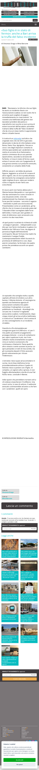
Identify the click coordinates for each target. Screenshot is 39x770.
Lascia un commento (19, 506)
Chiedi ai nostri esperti (8, 741)
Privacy (23, 736)
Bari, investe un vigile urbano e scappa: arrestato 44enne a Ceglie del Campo (27, 618)
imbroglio (17, 138)
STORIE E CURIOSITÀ (7, 730)
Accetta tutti (19, 760)
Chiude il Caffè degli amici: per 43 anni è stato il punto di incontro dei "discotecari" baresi (10, 575)
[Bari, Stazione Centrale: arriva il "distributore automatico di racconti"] (10, 609)
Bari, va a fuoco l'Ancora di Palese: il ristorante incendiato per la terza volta (28, 639)
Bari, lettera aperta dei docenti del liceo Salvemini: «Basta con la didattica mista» (9, 639)
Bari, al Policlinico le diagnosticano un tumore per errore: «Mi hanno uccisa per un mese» (29, 597)
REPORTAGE (6, 735)
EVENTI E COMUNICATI (8, 732)
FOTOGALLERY (25, 732)
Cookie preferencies (27, 737)
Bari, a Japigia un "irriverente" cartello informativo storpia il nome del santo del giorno (27, 576)
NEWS (4, 736)
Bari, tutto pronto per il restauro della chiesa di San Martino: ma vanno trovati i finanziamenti (9, 554)
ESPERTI (24, 730)
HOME (4, 727)
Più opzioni (20, 764)
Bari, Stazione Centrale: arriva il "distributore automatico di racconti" (9, 617)
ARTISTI (4, 733)
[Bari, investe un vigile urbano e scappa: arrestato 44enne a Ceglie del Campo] (29, 609)
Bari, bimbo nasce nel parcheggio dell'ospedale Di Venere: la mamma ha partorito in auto (29, 554)
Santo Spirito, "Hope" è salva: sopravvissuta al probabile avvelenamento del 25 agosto (9, 661)
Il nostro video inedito (19, 679)
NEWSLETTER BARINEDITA (13, 525)
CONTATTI (24, 735)
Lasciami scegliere (9, 755)
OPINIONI (24, 727)
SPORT (23, 729)
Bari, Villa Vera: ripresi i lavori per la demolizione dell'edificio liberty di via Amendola (9, 597)
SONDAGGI (24, 733)
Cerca (35, 20)
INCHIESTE (5, 729)
